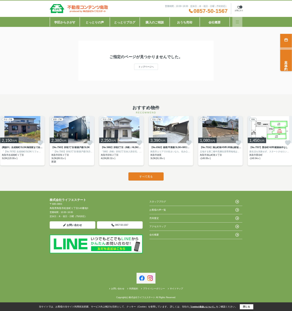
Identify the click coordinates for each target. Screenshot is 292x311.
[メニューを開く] (237, 22)
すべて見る (146, 176)
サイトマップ (176, 288)
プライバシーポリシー (154, 288)
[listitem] (72, 140)
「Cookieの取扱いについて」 (202, 307)
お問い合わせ (74, 225)
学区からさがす (65, 22)
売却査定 (154, 218)
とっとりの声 (95, 22)
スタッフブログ (157, 201)
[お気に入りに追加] (40, 142)
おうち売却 (184, 22)
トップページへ (146, 66)
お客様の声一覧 (157, 209)
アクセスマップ (157, 226)
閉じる (246, 306)
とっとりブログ (124, 22)
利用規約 (133, 288)
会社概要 (215, 22)
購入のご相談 (155, 22)
